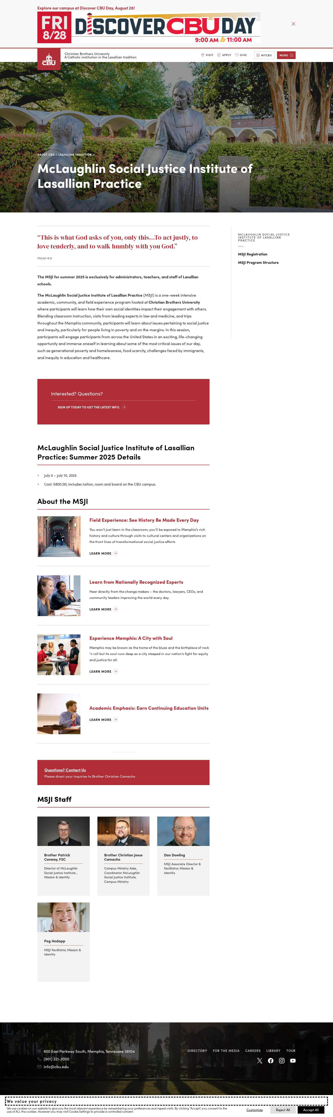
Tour (291, 1050)
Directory (197, 1050)
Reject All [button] (283, 1109)
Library (273, 1050)
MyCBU (266, 55)
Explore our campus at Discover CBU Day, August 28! (86, 8)
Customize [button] (254, 1109)
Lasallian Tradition (75, 154)
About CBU (46, 154)
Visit (210, 55)
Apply (226, 55)
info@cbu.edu (56, 1066)
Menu (284, 55)
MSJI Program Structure (258, 262)
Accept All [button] (311, 1109)
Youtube (293, 1061)
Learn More (100, 553)
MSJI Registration (252, 253)
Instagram (282, 1061)
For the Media (226, 1050)
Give (243, 55)
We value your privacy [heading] (32, 1101)
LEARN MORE (100, 719)
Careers (253, 1050)
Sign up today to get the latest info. (89, 407)
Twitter (259, 1061)
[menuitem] (207, 55)
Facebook (270, 1061)
